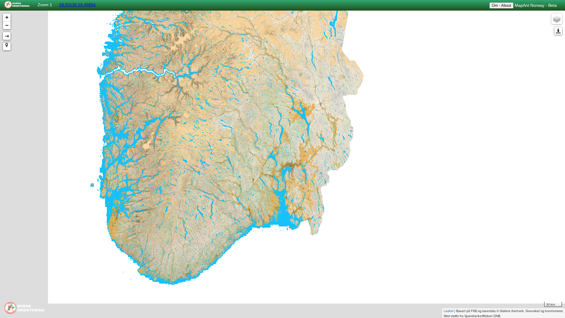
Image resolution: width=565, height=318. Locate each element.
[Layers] (556, 19)
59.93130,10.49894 (77, 4)
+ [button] (7, 17)
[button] (7, 46)
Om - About (501, 5)
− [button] (7, 25)
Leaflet (448, 310)
